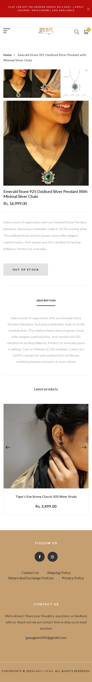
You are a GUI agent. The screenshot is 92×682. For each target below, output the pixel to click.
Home (7, 55)
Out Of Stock (26, 269)
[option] (17, 85)
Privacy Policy (73, 578)
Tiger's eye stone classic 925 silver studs (46, 496)
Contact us (30, 572)
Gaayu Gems (43, 671)
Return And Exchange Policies (31, 578)
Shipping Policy (59, 572)
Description (46, 300)
